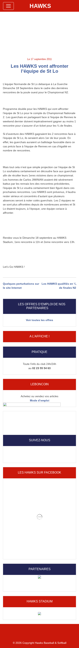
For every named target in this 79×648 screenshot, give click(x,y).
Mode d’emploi (39, 400)
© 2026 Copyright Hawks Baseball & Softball (39, 642)
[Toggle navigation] (8, 6)
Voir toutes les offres (39, 320)
